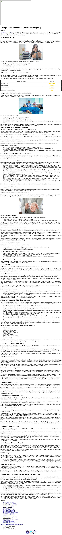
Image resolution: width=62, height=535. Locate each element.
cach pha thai (5, 515)
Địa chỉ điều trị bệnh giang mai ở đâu (10, 504)
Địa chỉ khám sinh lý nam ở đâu (9, 511)
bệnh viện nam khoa (7, 508)
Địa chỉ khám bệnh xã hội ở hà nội (9, 503)
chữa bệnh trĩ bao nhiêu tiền (8, 521)
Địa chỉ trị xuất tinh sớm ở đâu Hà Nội (10, 512)
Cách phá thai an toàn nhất (6, 32)
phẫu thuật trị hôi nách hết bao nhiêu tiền (10, 519)
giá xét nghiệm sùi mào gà (8, 507)
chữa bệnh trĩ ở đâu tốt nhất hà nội (9, 522)
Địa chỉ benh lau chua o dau (8, 502)
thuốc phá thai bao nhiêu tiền (8, 513)
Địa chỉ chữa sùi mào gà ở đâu (9, 505)
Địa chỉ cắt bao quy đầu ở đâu (8, 509)
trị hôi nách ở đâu (6, 520)
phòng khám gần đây (7, 518)
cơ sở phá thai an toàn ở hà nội (9, 514)
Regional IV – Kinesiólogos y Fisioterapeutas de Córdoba (11, 524)
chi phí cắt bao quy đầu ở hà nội (9, 510)
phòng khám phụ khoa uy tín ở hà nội (10, 516)
